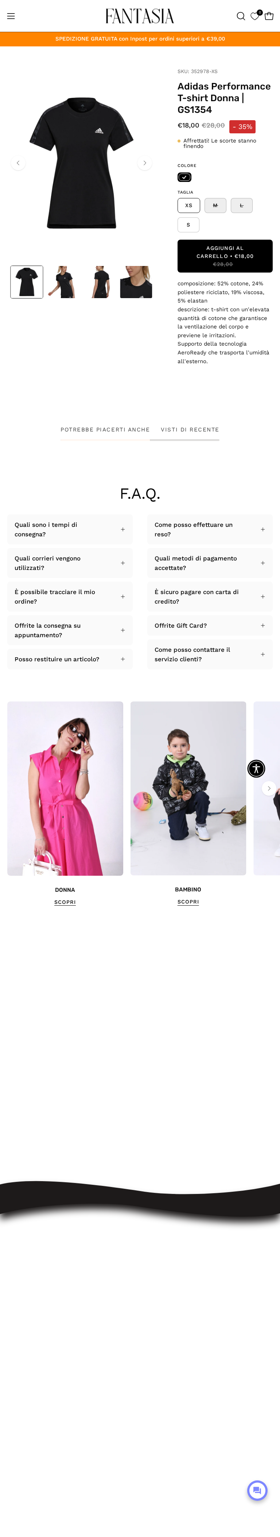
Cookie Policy (167, 1330)
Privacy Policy (167, 1317)
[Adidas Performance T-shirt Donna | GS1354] (26, 282)
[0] (254, 15)
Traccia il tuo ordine (177, 1242)
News (155, 1355)
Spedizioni (162, 1254)
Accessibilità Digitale (178, 1305)
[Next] (144, 163)
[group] (140, 803)
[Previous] (18, 163)
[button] (240, 16)
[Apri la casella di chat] (257, 1490)
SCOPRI (65, 902)
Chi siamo (162, 1343)
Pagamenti (163, 1279)
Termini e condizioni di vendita (192, 1292)
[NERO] (184, 177)
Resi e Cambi (167, 1267)
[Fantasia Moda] (140, 15)
